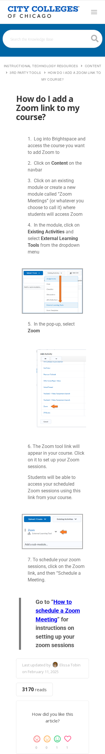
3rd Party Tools (25, 72)
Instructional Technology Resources (41, 65)
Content (93, 65)
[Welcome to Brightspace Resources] (43, 12)
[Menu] (94, 12)
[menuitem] (94, 12)
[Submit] (95, 38)
